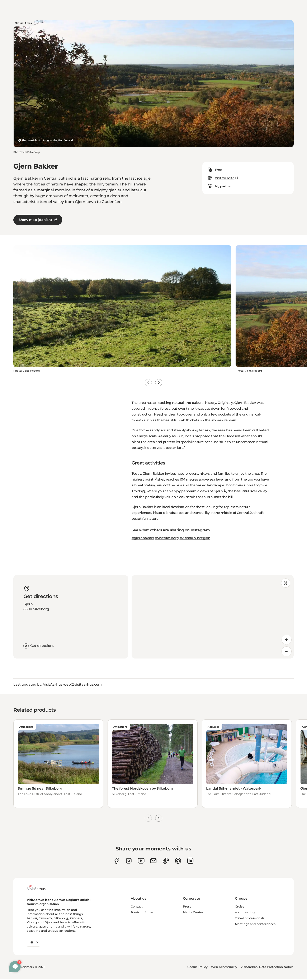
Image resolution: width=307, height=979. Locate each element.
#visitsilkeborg (167, 538)
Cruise (239, 906)
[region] (213, 617)
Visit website (224, 178)
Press (187, 906)
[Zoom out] (287, 651)
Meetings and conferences (255, 924)
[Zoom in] (287, 640)
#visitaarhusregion (195, 538)
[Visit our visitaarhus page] (116, 860)
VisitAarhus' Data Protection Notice (267, 967)
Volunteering (245, 912)
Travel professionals (249, 918)
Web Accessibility (224, 967)
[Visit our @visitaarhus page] (165, 860)
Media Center (193, 912)
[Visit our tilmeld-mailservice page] (153, 860)
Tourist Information (145, 912)
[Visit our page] (128, 860)
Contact (137, 906)
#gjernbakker (143, 538)
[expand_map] (285, 583)
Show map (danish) (35, 220)
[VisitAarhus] (39, 887)
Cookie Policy (197, 967)
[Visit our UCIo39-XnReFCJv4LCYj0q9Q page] (141, 860)
